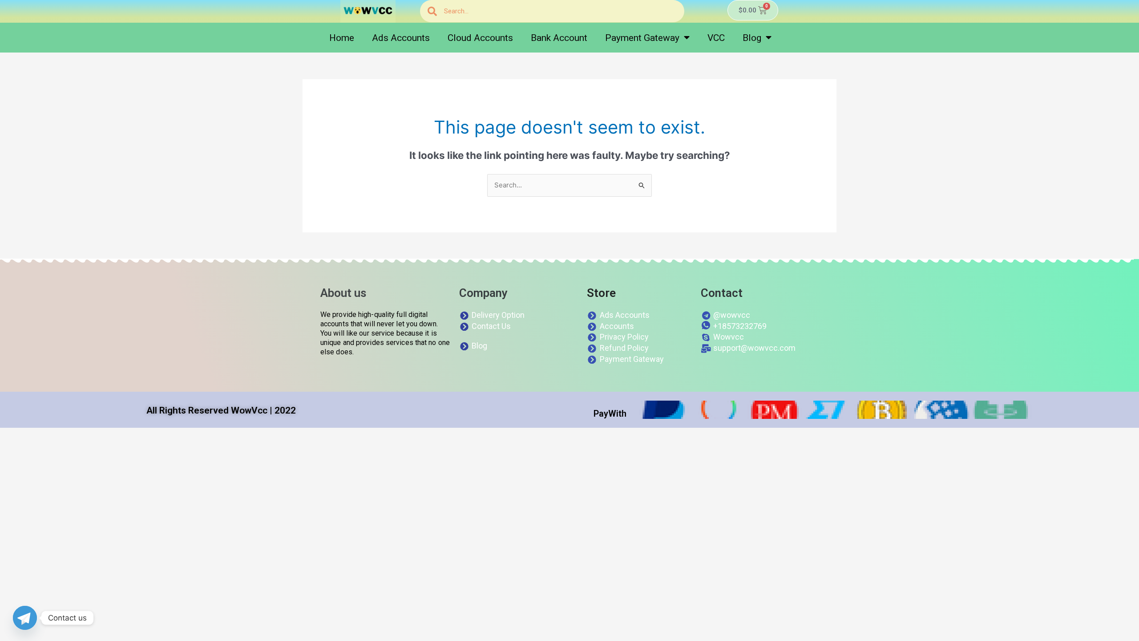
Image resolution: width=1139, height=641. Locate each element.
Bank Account (559, 37)
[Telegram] (25, 618)
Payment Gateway (642, 37)
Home (341, 37)
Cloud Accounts (480, 37)
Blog (752, 37)
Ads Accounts (401, 37)
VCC (716, 37)
